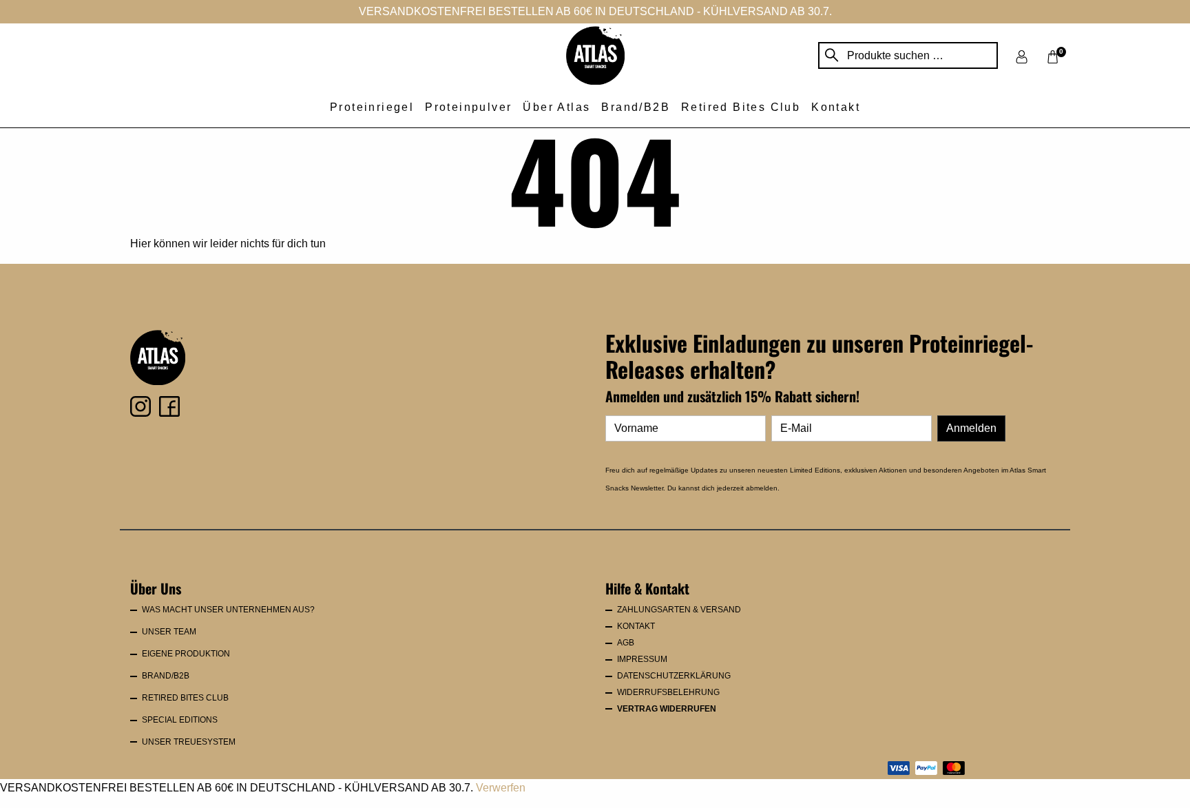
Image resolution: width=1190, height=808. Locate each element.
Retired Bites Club (740, 107)
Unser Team (169, 631)
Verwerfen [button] (500, 788)
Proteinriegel (372, 107)
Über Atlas (556, 107)
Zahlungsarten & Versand (679, 609)
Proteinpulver (468, 107)
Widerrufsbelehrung (668, 692)
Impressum (642, 659)
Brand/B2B (635, 107)
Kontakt (835, 107)
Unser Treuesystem (189, 742)
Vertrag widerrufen (666, 709)
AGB (625, 643)
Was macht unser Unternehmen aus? (228, 609)
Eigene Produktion (186, 654)
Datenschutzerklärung (674, 676)
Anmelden (971, 428)
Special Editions (180, 720)
